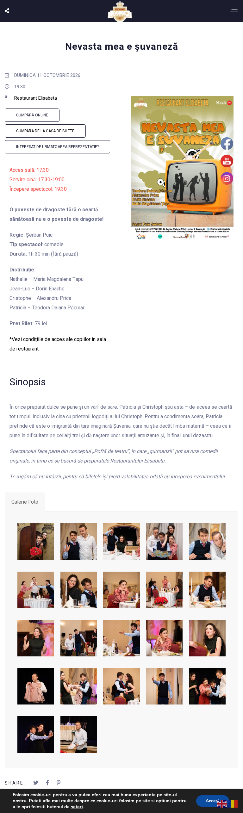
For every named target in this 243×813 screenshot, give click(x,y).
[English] (222, 803)
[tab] (25, 502)
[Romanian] (232, 803)
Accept (213, 801)
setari (77, 807)
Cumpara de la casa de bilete (45, 131)
